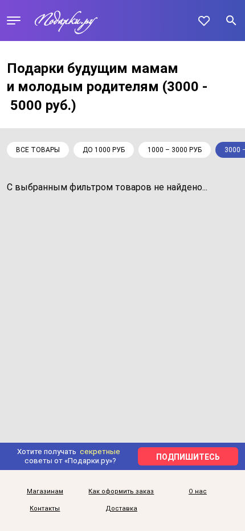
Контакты (45, 508)
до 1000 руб (104, 150)
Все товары (38, 150)
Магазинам (45, 491)
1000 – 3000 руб (175, 150)
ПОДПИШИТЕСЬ (188, 456)
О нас (198, 491)
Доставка (121, 508)
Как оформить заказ (121, 491)
